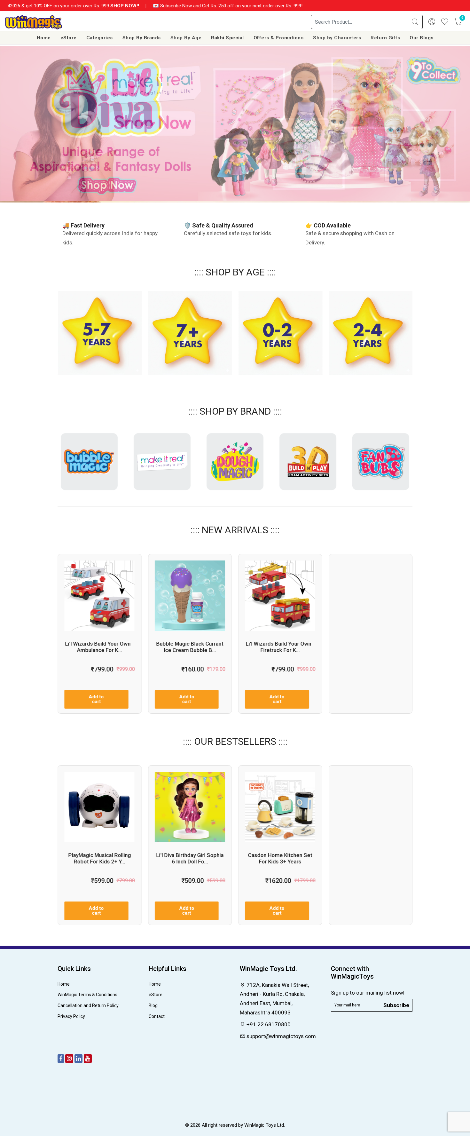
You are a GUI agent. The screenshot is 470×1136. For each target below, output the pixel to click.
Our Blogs (422, 38)
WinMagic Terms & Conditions (87, 994)
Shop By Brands (141, 38)
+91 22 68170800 (268, 1024)
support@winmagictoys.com (280, 1036)
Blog (153, 1005)
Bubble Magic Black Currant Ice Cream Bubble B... (189, 646)
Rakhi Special (227, 38)
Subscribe (396, 1005)
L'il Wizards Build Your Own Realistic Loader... (370, 646)
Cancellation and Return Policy (88, 1005)
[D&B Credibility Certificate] (235, 1111)
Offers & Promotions (279, 38)
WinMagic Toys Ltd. (264, 1125)
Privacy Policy (71, 1016)
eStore (68, 38)
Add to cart (96, 699)
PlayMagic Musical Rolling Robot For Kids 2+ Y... (99, 858)
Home (44, 38)
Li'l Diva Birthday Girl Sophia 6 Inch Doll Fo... (189, 858)
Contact (157, 1016)
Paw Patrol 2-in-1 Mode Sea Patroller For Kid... (370, 858)
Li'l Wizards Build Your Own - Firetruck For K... (280, 646)
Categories (99, 38)
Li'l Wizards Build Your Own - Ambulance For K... (99, 646)
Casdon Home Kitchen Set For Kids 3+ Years (280, 858)
